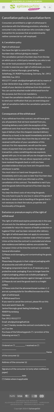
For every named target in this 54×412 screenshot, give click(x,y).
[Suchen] (45, 7)
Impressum (44, 402)
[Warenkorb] (50, 7)
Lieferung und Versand (26, 401)
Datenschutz (16, 404)
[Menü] (3, 7)
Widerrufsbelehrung (34, 404)
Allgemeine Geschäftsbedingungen (21, 402)
